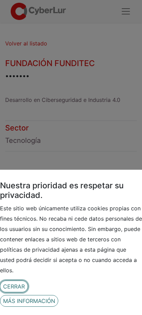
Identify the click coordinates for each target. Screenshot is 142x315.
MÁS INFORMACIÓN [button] (29, 300)
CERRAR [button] (14, 286)
